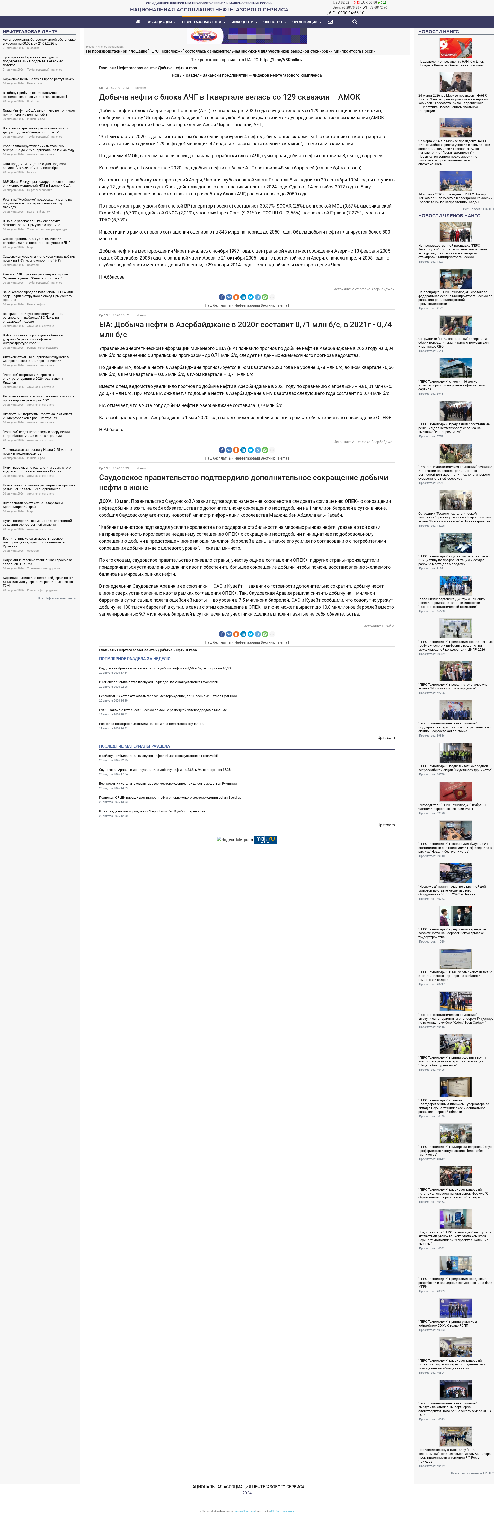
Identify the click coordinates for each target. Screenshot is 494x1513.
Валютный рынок (38, 211)
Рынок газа (34, 83)
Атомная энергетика (40, 154)
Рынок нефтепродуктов (42, 347)
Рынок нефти (36, 119)
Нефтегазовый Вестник (254, 305)
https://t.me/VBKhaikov (281, 59)
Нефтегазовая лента (136, 68)
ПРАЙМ (388, 626)
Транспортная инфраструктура (47, 229)
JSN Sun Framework (282, 1511)
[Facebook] (222, 297)
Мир (30, 247)
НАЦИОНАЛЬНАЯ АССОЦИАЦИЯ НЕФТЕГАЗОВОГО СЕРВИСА (247, 1486)
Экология (33, 48)
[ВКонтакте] (229, 297)
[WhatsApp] (265, 297)
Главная (106, 68)
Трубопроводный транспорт (45, 69)
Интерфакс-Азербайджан (373, 289)
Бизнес (32, 172)
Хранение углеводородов (43, 568)
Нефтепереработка (39, 190)
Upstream (33, 101)
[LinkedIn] (243, 297)
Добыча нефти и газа (177, 68)
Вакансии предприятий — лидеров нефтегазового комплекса (262, 75)
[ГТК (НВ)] (247, 35)
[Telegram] (258, 297)
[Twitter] (251, 297)
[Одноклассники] (236, 297)
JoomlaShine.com (244, 1511)
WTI (366, 8)
